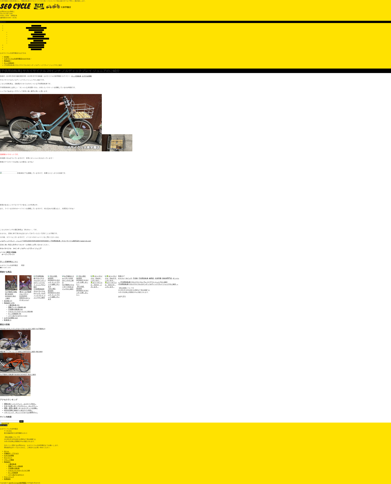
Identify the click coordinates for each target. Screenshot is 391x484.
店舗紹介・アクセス (11, 453)
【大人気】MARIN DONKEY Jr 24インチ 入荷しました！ (82, 291)
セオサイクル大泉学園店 (17, 483)
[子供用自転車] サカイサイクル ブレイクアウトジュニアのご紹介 (143, 282)
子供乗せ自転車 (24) (15, 309)
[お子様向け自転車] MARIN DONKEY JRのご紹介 (11, 295)
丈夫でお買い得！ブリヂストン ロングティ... (21, 406)
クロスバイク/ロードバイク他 (38, 39)
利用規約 (7, 479)
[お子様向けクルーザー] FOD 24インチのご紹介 (68, 287)
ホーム (6, 451)
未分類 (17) (8, 301)
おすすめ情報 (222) (11, 318)
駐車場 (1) (7, 320)
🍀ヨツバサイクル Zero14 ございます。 (96, 285)
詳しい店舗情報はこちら (9, 261)
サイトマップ (9, 477)
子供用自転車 (143, 278)
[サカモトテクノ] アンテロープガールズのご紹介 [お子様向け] (22, 329)
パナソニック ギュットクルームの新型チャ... (21, 412)
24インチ (128, 278)
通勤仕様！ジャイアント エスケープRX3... (20, 404)
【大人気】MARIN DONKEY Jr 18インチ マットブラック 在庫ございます (54, 294)
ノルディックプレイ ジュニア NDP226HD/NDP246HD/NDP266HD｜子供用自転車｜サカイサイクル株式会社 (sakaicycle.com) (45, 241)
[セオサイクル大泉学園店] (37, 9)
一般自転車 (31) (13, 305)
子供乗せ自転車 (38, 36)
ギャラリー (8, 458)
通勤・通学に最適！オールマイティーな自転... (21, 408)
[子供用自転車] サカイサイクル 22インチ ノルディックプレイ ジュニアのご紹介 (39, 293)
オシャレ (176, 278)
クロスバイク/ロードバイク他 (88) (20, 311)
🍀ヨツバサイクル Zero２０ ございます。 (111, 285)
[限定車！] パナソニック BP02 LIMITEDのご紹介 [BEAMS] (21, 352)
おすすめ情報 (87, 76)
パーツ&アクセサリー (38, 43)
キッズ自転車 (38, 41)
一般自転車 (38, 32)
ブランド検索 (9, 460)
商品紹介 (7, 462)
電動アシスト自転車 (38, 34)
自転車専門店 (167, 278)
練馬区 (151, 278)
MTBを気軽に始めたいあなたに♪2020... (18, 410)
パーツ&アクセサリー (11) (17, 316)
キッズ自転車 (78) (14, 314)
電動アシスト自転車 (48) (17, 307)
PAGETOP (3, 425)
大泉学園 (158, 278)
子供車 (135, 278)
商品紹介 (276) (9, 303)
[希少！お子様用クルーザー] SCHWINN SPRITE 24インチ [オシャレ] (25, 296)
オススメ (121, 278)
